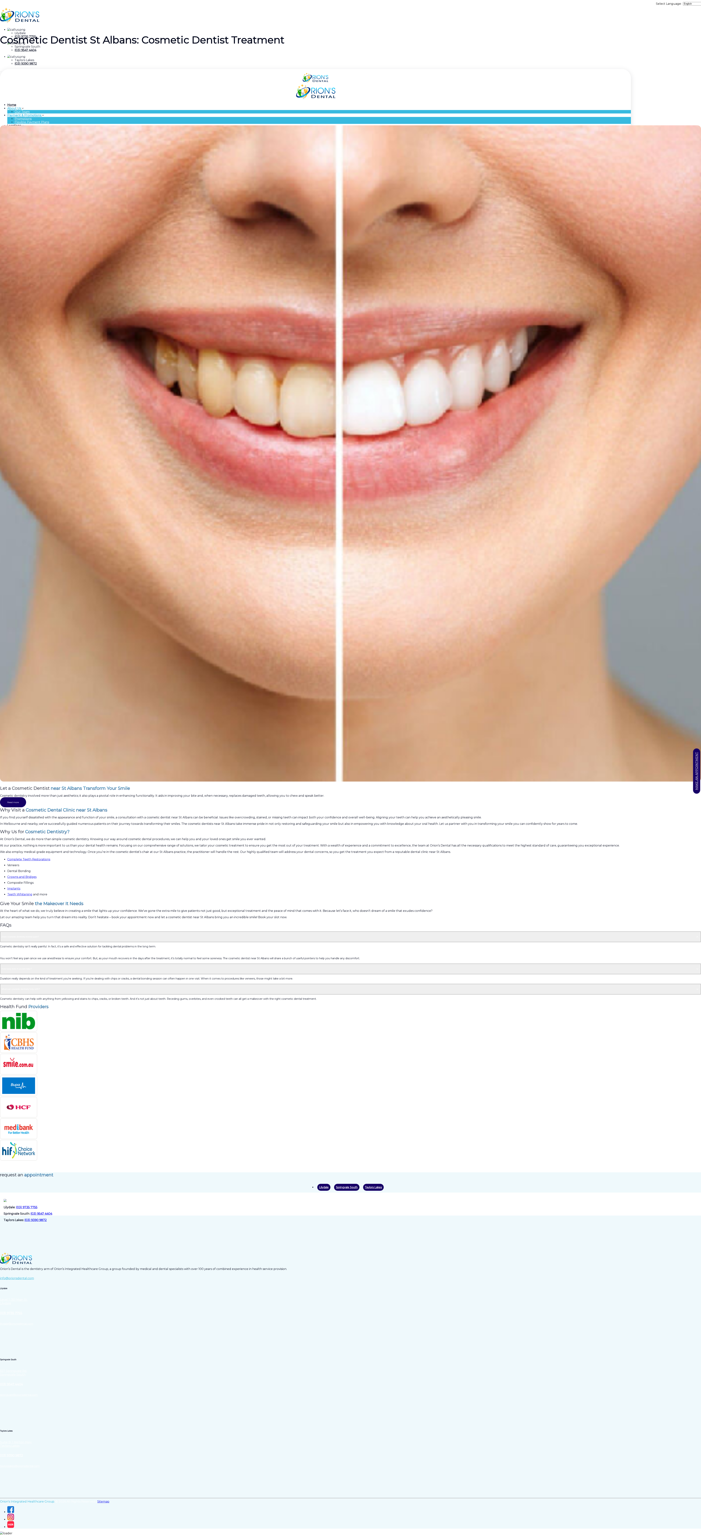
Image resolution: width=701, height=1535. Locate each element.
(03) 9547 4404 (25, 50)
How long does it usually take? (16, 969)
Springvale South (347, 1187)
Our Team (22, 111)
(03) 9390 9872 (26, 63)
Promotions (23, 118)
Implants (13, 888)
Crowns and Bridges (22, 877)
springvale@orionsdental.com (19, 1395)
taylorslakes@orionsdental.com (20, 1466)
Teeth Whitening (19, 894)
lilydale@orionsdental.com (16, 1323)
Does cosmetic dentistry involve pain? (20, 937)
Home (11, 105)
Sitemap (103, 1501)
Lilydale (324, 1187)
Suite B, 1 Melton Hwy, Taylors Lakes (16, 1443)
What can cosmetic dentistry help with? (20, 989)
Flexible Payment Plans (32, 122)
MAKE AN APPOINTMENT (696, 771)
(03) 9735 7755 (26, 1207)
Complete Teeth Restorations (28, 859)
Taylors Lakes (373, 1187)
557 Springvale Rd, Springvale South (13, 1372)
